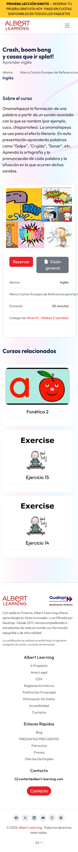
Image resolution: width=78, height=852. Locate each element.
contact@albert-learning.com (40, 779)
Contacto (39, 712)
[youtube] (43, 818)
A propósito (39, 666)
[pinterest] (61, 818)
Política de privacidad (39, 692)
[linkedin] (34, 818)
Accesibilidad (39, 706)
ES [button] (38, 843)
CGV (39, 679)
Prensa (39, 752)
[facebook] (16, 818)
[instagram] (52, 818)
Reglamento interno (39, 686)
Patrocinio (39, 745)
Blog (39, 732)
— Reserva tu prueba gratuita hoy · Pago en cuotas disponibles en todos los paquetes (39, 9)
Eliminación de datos (39, 699)
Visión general (53, 265)
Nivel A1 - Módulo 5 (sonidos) (48, 318)
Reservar (21, 261)
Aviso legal (39, 672)
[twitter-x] (25, 818)
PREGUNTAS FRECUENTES (39, 739)
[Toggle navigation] (67, 25)
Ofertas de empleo (39, 759)
